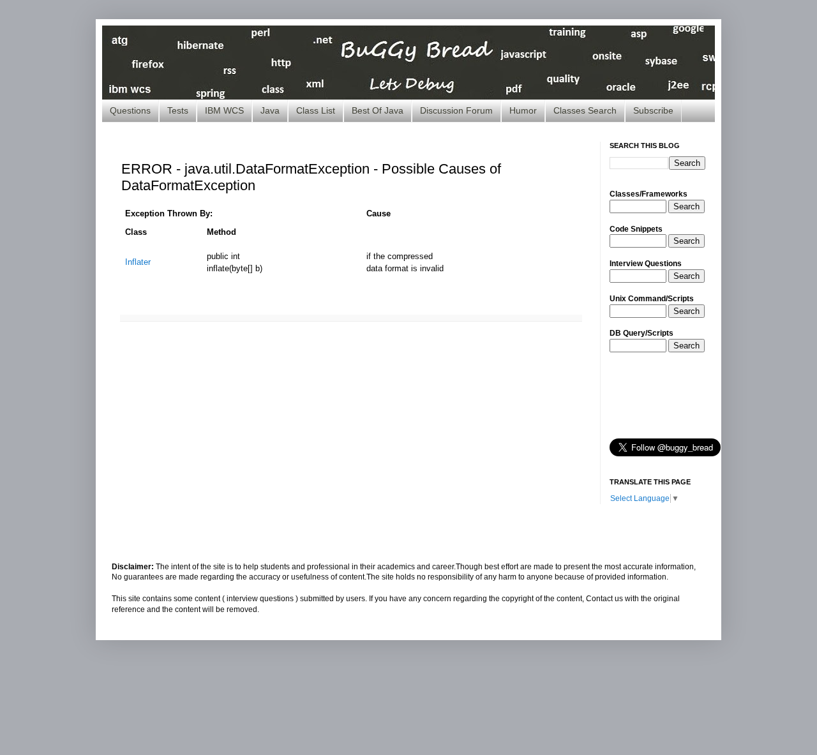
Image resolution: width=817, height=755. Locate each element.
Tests (177, 110)
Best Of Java (377, 110)
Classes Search (585, 110)
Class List (315, 110)
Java (270, 110)
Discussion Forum (456, 110)
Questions (130, 110)
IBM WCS (224, 110)
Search (686, 206)
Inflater (138, 262)
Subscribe (653, 110)
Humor (523, 110)
